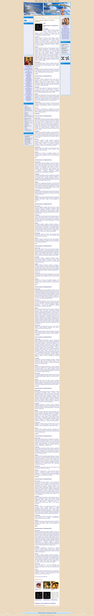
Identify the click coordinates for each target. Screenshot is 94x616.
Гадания (26, 105)
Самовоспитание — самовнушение (40, 17)
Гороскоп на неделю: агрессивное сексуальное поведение (65, 45)
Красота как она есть (27, 115)
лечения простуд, (47, 459)
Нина (25, 135)
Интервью (26, 114)
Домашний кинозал (27, 108)
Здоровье (26, 113)
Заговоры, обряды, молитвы (28, 110)
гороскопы (43, 605)
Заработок (26, 112)
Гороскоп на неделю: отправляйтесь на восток (64, 52)
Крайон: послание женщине (65, 46)
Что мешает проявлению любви (27, 140)
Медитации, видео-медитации (29, 116)
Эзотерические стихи (28, 130)
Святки (25, 127)
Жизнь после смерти (27, 109)
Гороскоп (26, 106)
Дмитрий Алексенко (27, 107)
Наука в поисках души (28, 144)
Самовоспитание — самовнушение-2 (53, 17)
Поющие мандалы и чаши (28, 122)
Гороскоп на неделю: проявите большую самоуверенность (29, 136)
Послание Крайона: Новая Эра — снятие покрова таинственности (65, 51)
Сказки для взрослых (27, 129)
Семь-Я (26, 128)
